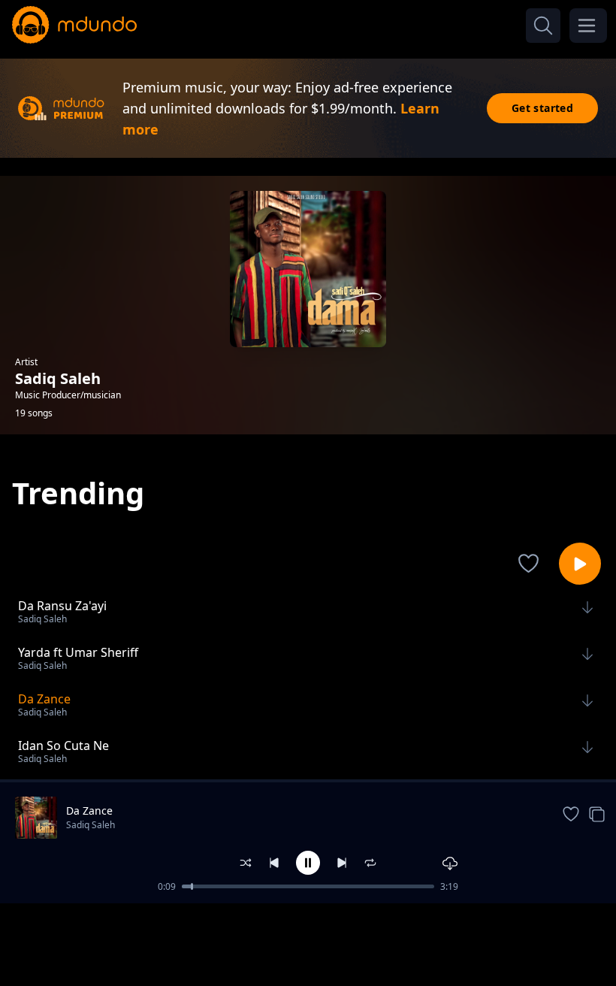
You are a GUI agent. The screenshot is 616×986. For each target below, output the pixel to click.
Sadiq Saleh (90, 824)
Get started (542, 108)
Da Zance (89, 810)
